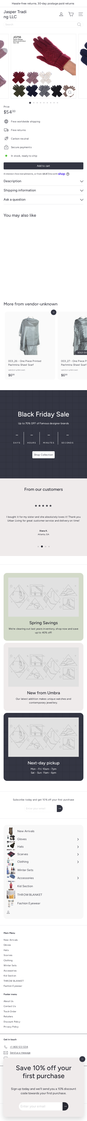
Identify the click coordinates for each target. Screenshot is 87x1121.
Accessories (10, 970)
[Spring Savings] (43, 597)
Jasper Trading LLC (15, 14)
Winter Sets (10, 965)
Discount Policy (12, 1021)
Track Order (10, 1011)
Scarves (8, 955)
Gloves (7, 945)
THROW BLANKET (14, 981)
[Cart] (71, 14)
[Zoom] (70, 92)
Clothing (8, 960)
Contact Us (10, 1006)
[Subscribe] (65, 1106)
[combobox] (43, 24)
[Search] (79, 24)
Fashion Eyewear (13, 986)
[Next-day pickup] (43, 737)
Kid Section (10, 975)
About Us (8, 1001)
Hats (6, 950)
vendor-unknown (41, 303)
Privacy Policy (11, 1026)
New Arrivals (11, 940)
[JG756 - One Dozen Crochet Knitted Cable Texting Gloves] (30, 257)
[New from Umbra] (43, 667)
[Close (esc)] (82, 1059)
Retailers (8, 1016)
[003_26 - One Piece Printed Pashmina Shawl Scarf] (30, 346)
